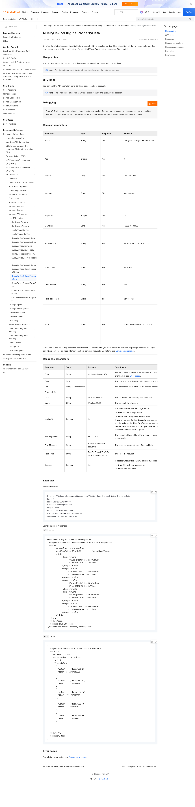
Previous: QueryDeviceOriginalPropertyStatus (65, 766)
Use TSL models (123, 25)
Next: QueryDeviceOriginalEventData (137, 766)
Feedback (104, 779)
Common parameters (125, 350)
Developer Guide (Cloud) (93, 25)
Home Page (47, 25)
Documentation (9, 19)
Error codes (135, 375)
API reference (109, 25)
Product (153, 39)
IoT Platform (24, 19)
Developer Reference (73, 25)
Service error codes (77, 757)
